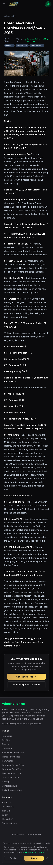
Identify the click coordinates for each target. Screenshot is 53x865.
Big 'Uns (6, 740)
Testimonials (8, 806)
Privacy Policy (18, 834)
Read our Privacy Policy (33, 852)
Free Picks (9, 45)
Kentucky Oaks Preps (12, 769)
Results (5, 744)
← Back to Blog (10, 16)
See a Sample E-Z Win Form (26, 684)
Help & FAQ (7, 819)
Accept (34, 858)
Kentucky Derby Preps (13, 765)
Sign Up (6, 810)
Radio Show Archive (12, 790)
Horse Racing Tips (11, 756)
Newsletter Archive (11, 773)
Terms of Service (34, 834)
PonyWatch (7, 761)
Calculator (7, 748)
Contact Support (10, 823)
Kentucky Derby (37, 45)
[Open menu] (4, 4)
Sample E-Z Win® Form (13, 752)
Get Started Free (24, 676)
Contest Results (9, 785)
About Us (6, 802)
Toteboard (7, 736)
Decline (13, 858)
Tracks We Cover (10, 777)
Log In (5, 815)
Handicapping (22, 45)
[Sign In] (48, 4)
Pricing (5, 781)
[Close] (47, 858)
